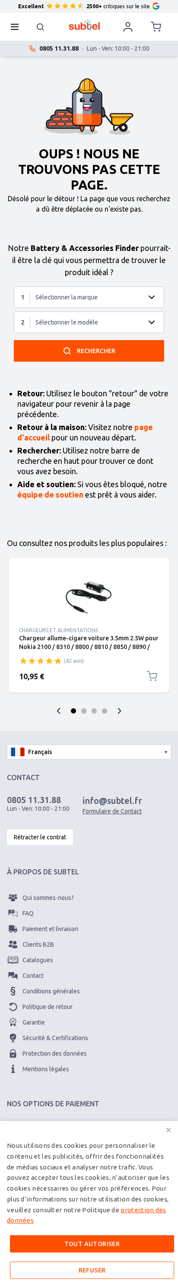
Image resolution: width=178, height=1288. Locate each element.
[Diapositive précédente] (58, 710)
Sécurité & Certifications (55, 1037)
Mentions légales (45, 1069)
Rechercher (96, 350)
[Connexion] (127, 26)
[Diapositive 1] (73, 711)
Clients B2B (38, 944)
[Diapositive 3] (94, 711)
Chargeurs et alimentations (58, 630)
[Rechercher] (40, 26)
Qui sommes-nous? (48, 897)
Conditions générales (51, 991)
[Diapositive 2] (84, 711)
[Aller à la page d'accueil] (84, 24)
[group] (40, 660)
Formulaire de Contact (112, 811)
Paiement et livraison (50, 928)
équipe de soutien (50, 494)
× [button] (168, 1130)
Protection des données (54, 1053)
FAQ (28, 913)
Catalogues (37, 960)
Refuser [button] (92, 1270)
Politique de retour (47, 1006)
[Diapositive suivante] (119, 710)
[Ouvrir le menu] (17, 26)
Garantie (33, 1022)
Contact (33, 975)
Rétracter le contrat (40, 837)
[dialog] (89, 1204)
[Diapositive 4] (104, 711)
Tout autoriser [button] (92, 1243)
